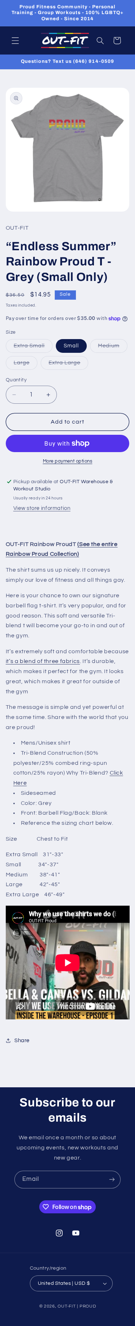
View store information (42, 508)
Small (71, 345)
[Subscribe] (112, 1179)
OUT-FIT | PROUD (77, 1306)
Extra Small (33, 348)
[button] (15, 40)
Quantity (16, 379)
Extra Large (69, 365)
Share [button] (22, 1040)
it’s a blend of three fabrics (43, 661)
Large (25, 365)
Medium (112, 348)
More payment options (68, 461)
